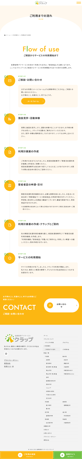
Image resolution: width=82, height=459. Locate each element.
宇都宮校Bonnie (69, 374)
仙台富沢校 (49, 423)
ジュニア (48, 388)
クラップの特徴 (49, 342)
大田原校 (66, 367)
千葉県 (47, 356)
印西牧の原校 (50, 391)
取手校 (48, 408)
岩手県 (47, 412)
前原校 (48, 360)
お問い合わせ (57, 305)
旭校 (47, 377)
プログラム (66, 342)
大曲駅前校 (67, 423)
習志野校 (49, 363)
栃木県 (65, 356)
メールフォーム (33, 101)
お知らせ (46, 429)
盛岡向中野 (49, 415)
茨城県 (47, 402)
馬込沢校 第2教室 (51, 374)
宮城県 (47, 419)
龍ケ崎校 (48, 405)
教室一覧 (46, 353)
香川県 (65, 412)
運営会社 (7, 363)
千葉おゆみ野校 (51, 395)
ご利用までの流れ (50, 349)
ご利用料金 (66, 349)
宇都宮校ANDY (68, 370)
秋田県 (65, 419)
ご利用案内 (47, 346)
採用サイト (9, 366)
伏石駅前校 (67, 415)
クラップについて (49, 339)
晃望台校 (66, 363)
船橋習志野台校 (51, 381)
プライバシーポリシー (11, 360)
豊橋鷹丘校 (67, 405)
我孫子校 (49, 384)
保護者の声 (47, 426)
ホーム (46, 335)
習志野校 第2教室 (51, 367)
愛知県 (65, 402)
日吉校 (66, 360)
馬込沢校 (49, 370)
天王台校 (49, 398)
